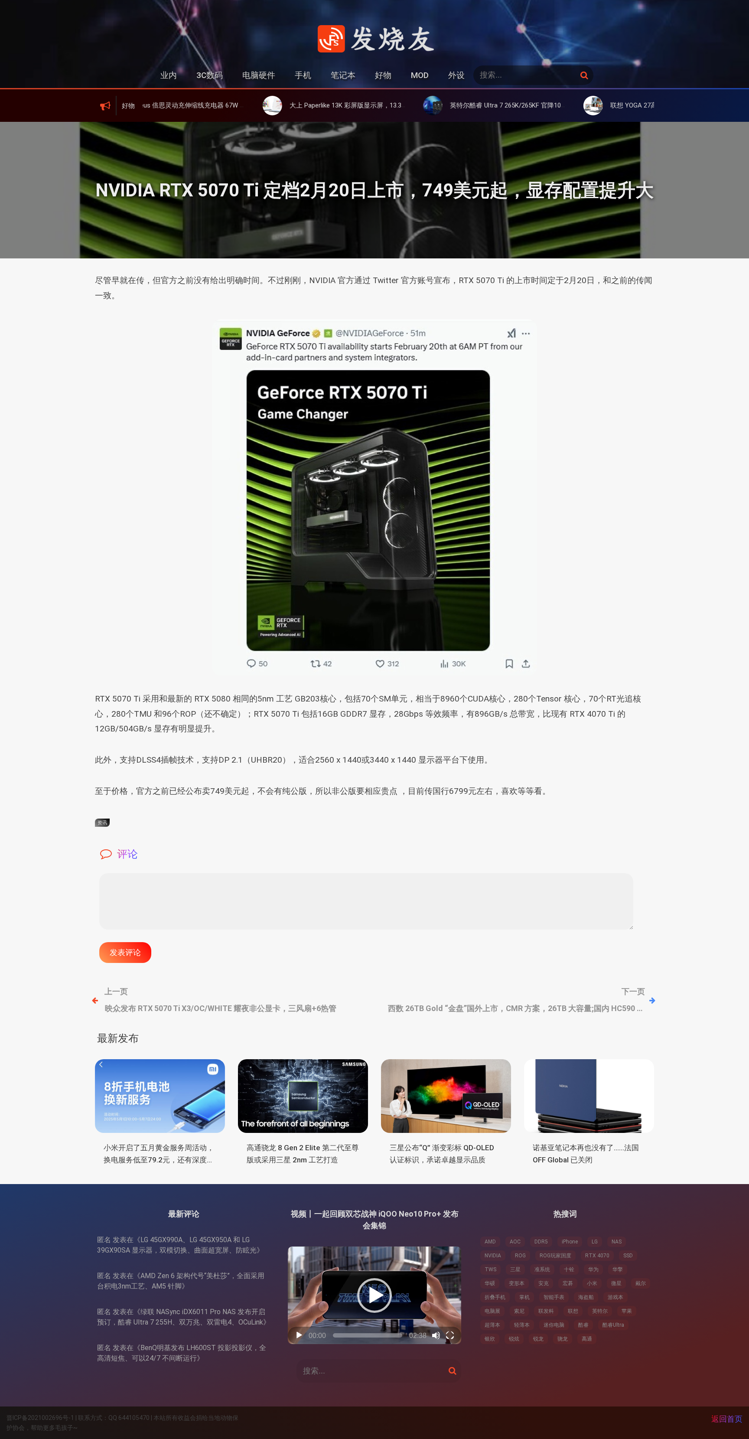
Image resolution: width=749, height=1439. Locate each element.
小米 (592, 1283)
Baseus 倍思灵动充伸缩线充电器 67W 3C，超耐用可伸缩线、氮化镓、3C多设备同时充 (190, 105)
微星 (616, 1283)
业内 (168, 75)
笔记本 (343, 75)
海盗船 (586, 1297)
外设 (456, 75)
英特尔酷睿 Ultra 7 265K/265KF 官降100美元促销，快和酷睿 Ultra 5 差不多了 (497, 105)
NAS (617, 1242)
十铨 (569, 1269)
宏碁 (568, 1283)
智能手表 (554, 1297)
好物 (383, 75)
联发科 (546, 1311)
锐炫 (514, 1339)
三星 (515, 1269)
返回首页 (726, 1418)
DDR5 (541, 1242)
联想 (573, 1311)
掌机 (524, 1297)
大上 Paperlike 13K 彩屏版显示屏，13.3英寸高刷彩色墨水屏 (311, 105)
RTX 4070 (597, 1256)
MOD (420, 75)
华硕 (490, 1283)
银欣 (490, 1339)
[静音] (436, 1335)
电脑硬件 (258, 75)
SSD (628, 1256)
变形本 (516, 1283)
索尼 (519, 1311)
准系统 (542, 1269)
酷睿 (583, 1325)
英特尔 (600, 1311)
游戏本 (615, 1297)
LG (595, 1242)
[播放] (299, 1335)
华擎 (617, 1269)
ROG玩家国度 (555, 1256)
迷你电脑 (554, 1325)
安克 (543, 1283)
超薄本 (492, 1325)
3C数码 (209, 75)
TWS (490, 1269)
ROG (520, 1256)
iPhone (570, 1242)
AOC (515, 1242)
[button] (374, 1295)
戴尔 (640, 1283)
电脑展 (492, 1311)
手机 (303, 75)
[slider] (367, 1335)
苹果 (627, 1311)
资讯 (102, 823)
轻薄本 (522, 1325)
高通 (587, 1339)
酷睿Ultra (613, 1325)
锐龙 (538, 1339)
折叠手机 (495, 1297)
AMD (490, 1242)
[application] (374, 1295)
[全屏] (450, 1335)
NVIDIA (493, 1256)
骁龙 (562, 1339)
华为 (593, 1269)
